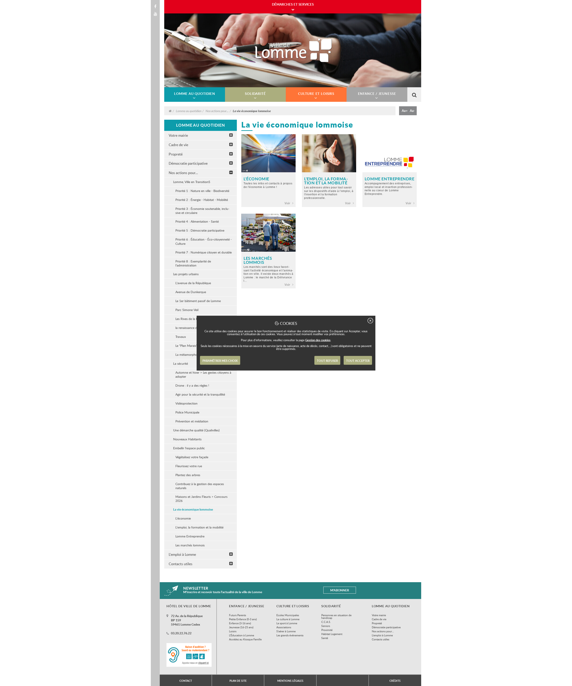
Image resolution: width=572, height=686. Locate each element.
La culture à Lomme (287, 619)
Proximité (326, 630)
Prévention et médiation (191, 421)
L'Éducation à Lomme (241, 635)
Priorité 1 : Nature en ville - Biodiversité (202, 191)
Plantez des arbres (187, 475)
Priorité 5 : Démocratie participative (199, 230)
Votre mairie (178, 135)
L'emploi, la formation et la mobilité (199, 527)
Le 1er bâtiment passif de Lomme (198, 301)
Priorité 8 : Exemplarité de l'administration (193, 263)
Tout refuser (327, 361)
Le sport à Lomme (286, 623)
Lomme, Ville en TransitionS (191, 182)
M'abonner (339, 590)
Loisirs (232, 631)
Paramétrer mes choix (220, 361)
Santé (324, 638)
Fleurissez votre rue (188, 466)
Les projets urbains (186, 274)
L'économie (183, 518)
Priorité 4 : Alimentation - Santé (197, 221)
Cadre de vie (178, 144)
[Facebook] (155, 6)
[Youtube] (155, 14)
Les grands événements (289, 635)
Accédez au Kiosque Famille (245, 639)
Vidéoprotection (186, 403)
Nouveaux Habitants (187, 439)
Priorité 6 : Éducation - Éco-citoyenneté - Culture (203, 241)
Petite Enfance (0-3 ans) (243, 619)
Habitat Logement (331, 634)
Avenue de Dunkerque (190, 292)
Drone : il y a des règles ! (192, 385)
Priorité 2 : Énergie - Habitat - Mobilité (201, 200)
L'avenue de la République (193, 283)
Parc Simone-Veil (186, 310)
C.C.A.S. (326, 622)
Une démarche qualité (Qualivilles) (196, 430)
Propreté (176, 154)
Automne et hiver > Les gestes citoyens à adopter (203, 374)
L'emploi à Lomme (182, 554)
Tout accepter (358, 361)
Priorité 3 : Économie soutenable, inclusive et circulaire (202, 211)
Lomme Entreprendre (189, 536)
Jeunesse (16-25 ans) (241, 627)
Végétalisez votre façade (191, 457)
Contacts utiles (180, 563)
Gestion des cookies (317, 340)
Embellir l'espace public (189, 448)
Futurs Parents (237, 615)
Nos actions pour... (217, 111)
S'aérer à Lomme (286, 631)
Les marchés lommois (190, 545)
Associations (283, 627)
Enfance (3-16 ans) (240, 623)
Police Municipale (187, 412)
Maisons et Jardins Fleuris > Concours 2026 (201, 498)
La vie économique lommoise (193, 509)
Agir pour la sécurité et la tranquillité (200, 394)
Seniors (325, 626)
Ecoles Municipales (287, 615)
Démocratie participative (188, 163)
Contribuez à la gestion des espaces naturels (199, 486)
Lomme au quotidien (188, 111)
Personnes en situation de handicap (336, 616)
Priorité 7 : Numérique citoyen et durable (203, 252)
